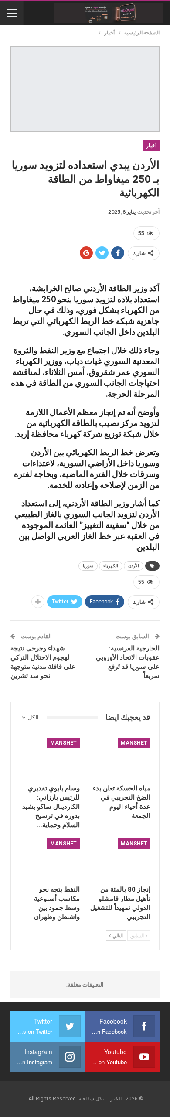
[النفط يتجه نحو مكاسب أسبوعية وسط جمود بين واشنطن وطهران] (50, 859)
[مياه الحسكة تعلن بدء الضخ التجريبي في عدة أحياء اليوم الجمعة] (120, 759)
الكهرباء (110, 565)
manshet (134, 743)
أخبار (151, 146)
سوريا (88, 565)
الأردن (133, 565)
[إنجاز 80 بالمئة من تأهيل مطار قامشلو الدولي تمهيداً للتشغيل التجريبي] (120, 859)
